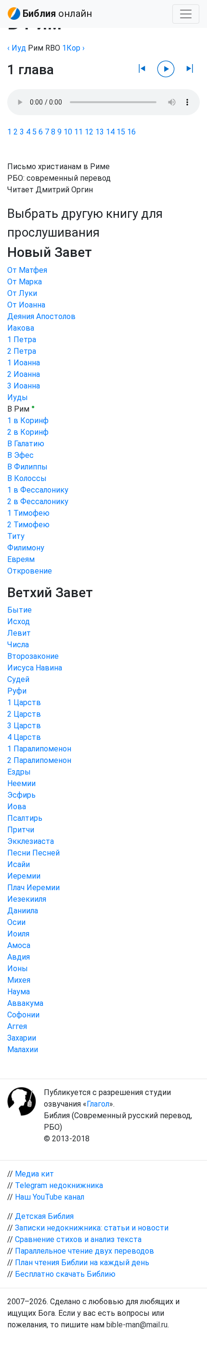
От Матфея (27, 270)
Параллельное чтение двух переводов (84, 1251)
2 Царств (24, 714)
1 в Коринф (28, 420)
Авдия (18, 957)
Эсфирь (21, 795)
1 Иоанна (23, 362)
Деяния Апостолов (41, 316)
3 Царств (24, 725)
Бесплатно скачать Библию (65, 1274)
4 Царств (24, 737)
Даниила (22, 910)
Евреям (21, 559)
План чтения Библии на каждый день (82, 1262)
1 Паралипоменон (39, 748)
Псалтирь (24, 818)
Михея (18, 980)
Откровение (29, 570)
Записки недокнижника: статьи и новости (91, 1227)
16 (131, 131)
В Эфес (20, 455)
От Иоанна (26, 304)
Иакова (20, 328)
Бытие (19, 610)
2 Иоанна (23, 374)
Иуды (17, 397)
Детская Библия (44, 1216)
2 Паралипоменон (39, 760)
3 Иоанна (23, 385)
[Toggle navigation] (185, 14)
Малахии (22, 1049)
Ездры (19, 771)
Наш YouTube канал (49, 1197)
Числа (18, 644)
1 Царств (24, 702)
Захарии (21, 1038)
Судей (18, 679)
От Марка (24, 281)
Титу (16, 536)
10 (68, 131)
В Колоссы (27, 478)
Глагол (98, 1104)
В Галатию (25, 443)
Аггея (17, 1026)
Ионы (17, 968)
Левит (19, 633)
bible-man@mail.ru (137, 1324)
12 (89, 131)
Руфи (16, 690)
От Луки (22, 293)
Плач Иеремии (33, 887)
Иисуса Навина (34, 667)
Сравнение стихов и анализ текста (78, 1239)
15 (120, 131)
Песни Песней (33, 852)
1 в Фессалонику (37, 490)
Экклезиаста (30, 841)
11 (78, 131)
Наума (18, 991)
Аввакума (25, 1003)
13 (99, 131)
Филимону (25, 547)
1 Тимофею (28, 513)
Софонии (23, 1014)
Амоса (18, 945)
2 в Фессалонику (37, 501)
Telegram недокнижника (59, 1185)
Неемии (21, 783)
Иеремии (23, 876)
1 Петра (21, 339)
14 (110, 131)
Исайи (18, 864)
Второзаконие (33, 656)
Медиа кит (34, 1173)
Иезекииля (26, 899)
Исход (18, 621)
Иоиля (18, 933)
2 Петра (21, 351)
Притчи (20, 829)
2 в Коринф (28, 432)
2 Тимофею (28, 524)
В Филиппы (27, 466)
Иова (16, 806)
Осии (16, 922)
